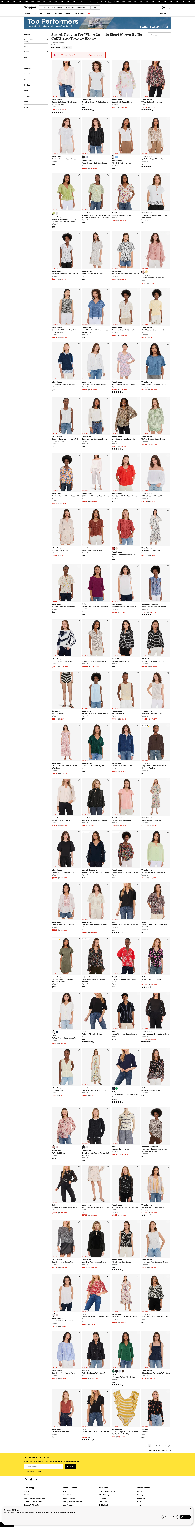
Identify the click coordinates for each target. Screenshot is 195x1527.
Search (95, 7)
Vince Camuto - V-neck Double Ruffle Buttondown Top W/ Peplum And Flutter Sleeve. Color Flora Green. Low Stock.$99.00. (66, 200)
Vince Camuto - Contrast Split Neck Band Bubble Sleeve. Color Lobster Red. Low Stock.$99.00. (126, 962)
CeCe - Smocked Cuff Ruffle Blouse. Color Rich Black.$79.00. (155, 1075)
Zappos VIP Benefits (31, 1505)
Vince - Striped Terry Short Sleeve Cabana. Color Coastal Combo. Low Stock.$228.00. (126, 1018)
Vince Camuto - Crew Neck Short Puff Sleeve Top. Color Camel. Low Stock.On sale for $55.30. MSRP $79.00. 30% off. (126, 313)
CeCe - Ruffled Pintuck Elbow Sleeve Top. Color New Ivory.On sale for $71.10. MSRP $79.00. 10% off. (66, 1018)
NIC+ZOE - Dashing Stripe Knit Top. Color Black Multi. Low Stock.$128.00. (126, 643)
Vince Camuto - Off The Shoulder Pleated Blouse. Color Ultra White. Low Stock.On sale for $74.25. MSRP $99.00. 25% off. (155, 479)
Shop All (164, 27)
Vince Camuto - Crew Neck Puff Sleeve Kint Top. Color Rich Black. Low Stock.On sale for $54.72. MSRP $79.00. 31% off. (66, 854)
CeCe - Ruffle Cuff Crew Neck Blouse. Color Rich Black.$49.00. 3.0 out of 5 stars (96, 1018)
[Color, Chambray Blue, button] (116, 157)
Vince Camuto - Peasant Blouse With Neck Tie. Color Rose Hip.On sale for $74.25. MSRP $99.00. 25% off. (66, 908)
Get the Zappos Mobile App (34, 1498)
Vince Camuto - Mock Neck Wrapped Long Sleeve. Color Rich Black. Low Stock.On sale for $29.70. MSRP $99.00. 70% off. (96, 802)
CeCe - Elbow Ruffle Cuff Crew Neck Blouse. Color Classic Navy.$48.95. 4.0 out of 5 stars (126, 1075)
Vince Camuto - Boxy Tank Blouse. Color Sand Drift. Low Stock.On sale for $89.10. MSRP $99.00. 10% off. (126, 695)
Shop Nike (144, 27)
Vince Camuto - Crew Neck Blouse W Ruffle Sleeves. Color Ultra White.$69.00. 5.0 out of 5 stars (96, 86)
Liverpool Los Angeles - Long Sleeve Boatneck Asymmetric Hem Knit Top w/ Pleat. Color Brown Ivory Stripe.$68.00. (155, 1134)
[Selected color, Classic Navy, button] (113, 1088)
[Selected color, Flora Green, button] (53, 213)
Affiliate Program (105, 1495)
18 (165, 1445)
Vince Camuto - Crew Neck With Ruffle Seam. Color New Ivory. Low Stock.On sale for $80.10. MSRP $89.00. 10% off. (126, 200)
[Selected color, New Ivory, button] (113, 157)
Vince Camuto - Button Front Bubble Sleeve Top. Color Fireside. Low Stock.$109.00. (126, 534)
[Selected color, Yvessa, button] (53, 1147)
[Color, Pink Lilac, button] (56, 1314)
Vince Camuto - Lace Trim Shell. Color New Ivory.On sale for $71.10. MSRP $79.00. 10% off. (66, 1075)
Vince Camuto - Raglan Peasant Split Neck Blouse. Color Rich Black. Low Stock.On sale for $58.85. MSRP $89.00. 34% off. (96, 143)
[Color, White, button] (56, 1147)
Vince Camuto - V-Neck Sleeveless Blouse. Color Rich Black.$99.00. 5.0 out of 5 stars (126, 1245)
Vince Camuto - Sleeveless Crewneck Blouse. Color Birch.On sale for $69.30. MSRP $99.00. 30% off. (155, 695)
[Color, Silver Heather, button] (86, 1147)
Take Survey (103, 1502)
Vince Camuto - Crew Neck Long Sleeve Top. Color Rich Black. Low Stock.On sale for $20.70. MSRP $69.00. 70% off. (66, 1245)
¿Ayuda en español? (69, 1498)
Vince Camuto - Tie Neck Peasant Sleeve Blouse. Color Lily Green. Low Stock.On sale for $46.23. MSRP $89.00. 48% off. (155, 423)
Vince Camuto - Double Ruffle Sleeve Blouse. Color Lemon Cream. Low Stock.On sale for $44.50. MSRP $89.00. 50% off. (126, 86)
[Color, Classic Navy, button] (56, 1032)
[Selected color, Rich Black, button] (83, 157)
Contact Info (66, 1495)
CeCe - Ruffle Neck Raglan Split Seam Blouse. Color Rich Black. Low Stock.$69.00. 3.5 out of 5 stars (126, 908)
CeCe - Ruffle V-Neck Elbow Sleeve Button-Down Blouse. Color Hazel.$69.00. (155, 908)
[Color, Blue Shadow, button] (86, 157)
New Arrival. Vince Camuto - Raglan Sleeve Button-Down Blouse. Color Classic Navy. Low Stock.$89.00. (126, 854)
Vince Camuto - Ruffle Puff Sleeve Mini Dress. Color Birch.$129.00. (96, 257)
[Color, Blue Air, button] (119, 1371)
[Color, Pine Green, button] (116, 1088)
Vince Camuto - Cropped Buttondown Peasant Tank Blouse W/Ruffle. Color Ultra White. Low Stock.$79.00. (66, 423)
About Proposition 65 (69, 1505)
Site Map (102, 1498)
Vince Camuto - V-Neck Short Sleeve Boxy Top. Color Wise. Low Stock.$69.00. (96, 749)
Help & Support (165, 14)
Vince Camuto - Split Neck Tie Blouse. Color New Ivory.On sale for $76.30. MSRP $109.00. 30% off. (66, 534)
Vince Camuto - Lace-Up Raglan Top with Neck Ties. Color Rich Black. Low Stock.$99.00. (155, 1300)
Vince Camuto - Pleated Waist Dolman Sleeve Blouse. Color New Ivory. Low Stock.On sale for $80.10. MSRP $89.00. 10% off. (126, 257)
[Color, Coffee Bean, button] (123, 1371)
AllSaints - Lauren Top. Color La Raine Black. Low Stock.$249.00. (155, 1415)
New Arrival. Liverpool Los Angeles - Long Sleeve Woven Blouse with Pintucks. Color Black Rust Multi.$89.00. (96, 962)
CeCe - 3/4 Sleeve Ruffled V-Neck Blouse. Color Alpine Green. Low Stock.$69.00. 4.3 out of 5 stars (126, 1358)
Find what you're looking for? (158, 1450)
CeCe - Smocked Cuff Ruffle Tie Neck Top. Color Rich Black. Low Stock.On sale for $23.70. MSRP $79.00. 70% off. (66, 1191)
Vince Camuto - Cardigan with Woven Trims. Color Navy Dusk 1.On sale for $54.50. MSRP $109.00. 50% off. (126, 749)
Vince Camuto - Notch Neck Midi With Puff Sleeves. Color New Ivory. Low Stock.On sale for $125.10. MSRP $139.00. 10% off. (126, 1300)
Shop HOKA (154, 27)
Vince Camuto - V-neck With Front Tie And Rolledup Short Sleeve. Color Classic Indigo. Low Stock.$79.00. (96, 313)
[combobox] (64, 7)
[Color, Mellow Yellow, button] (146, 271)
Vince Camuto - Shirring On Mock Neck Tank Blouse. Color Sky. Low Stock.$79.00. (96, 695)
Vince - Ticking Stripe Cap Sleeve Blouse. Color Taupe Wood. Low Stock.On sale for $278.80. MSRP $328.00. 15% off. (96, 643)
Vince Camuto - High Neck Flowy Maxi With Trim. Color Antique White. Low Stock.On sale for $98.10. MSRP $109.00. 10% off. (96, 1075)
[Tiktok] (31, 1479)
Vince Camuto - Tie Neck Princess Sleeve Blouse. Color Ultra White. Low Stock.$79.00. (66, 143)
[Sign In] (163, 7)
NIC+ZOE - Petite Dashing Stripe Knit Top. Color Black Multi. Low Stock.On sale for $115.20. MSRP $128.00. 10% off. (155, 643)
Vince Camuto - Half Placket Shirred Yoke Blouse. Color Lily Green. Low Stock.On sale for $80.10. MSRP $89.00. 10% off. (155, 854)
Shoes (138, 1505)
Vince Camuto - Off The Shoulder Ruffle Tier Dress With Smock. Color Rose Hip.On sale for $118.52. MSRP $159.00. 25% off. (66, 749)
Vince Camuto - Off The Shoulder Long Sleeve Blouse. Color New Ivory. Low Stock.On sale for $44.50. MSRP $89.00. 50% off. (96, 479)
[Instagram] (25, 1479)
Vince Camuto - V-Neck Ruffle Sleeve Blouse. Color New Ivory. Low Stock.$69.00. (126, 143)
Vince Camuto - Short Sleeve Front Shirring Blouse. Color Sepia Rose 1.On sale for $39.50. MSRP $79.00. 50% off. (155, 367)
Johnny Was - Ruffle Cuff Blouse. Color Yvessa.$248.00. (66, 1134)
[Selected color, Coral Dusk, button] (143, 271)
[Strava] (37, 1479)
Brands (139, 1491)
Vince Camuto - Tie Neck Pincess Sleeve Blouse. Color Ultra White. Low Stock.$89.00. (66, 590)
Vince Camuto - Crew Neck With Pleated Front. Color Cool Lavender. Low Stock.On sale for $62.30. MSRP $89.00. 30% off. (66, 1358)
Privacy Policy (71, 1512)
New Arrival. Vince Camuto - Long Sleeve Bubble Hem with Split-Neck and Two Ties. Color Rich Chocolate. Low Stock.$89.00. (155, 749)
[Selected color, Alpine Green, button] (113, 1371)
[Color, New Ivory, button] (116, 548)
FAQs (64, 1491)
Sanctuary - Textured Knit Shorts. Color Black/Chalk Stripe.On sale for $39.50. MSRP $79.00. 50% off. (66, 695)
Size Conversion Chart (107, 1491)
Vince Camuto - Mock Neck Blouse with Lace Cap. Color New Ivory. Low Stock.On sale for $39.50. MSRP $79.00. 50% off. (126, 590)
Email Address (31, 1467)
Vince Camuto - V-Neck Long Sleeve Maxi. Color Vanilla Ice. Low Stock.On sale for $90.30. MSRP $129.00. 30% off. (155, 534)
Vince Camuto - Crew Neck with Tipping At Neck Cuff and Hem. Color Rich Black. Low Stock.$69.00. (96, 1134)
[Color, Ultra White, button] (56, 213)
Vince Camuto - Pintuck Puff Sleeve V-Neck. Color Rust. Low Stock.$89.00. (96, 534)
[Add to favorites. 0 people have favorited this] (78, 61)
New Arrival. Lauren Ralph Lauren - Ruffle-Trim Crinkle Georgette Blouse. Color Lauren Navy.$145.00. (96, 854)
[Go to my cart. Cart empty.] (169, 7)
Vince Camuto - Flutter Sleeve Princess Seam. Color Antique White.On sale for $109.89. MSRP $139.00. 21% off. (155, 802)
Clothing (65, 47)
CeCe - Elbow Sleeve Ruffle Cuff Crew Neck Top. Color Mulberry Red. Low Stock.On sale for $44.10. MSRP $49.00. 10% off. (96, 1300)
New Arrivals (141, 1498)
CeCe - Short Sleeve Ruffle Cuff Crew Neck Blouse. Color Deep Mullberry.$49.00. (96, 590)
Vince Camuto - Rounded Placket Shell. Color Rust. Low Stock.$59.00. (66, 1415)
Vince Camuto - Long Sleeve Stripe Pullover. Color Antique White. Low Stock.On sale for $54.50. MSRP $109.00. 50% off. (66, 643)
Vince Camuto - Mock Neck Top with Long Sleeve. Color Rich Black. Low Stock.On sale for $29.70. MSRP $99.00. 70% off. (96, 1245)
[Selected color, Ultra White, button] (53, 1314)
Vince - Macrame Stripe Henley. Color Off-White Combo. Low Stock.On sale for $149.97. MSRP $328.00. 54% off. (126, 1134)
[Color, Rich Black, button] (116, 1371)
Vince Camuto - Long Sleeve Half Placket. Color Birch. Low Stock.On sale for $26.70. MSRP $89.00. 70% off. (66, 802)
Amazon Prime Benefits (33, 1502)
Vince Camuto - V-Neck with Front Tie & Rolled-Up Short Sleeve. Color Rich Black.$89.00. (155, 200)
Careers (27, 1495)
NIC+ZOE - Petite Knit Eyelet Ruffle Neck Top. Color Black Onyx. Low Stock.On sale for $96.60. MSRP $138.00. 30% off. (96, 1358)
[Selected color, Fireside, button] (113, 548)
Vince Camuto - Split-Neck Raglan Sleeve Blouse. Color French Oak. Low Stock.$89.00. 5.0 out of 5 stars (155, 143)
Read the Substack (108, 2)
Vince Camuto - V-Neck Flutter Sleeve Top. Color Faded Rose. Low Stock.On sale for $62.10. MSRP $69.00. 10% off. (126, 802)
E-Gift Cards (104, 1505)
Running (139, 1502)
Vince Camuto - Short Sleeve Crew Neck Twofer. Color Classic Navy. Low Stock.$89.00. (66, 367)
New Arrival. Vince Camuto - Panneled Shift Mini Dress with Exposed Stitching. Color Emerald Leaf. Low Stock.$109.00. (66, 962)
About (26, 1491)
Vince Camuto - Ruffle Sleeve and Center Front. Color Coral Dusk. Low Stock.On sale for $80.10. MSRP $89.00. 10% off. (155, 257)
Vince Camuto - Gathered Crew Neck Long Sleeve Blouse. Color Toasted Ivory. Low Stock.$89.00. (96, 423)
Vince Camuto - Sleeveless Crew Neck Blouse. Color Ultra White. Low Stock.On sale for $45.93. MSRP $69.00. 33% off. (66, 1300)
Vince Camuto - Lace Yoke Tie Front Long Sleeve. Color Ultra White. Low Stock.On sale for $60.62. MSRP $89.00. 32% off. (96, 367)
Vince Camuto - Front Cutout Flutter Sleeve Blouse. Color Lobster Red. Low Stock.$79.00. (126, 479)
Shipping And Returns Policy (72, 1502)
